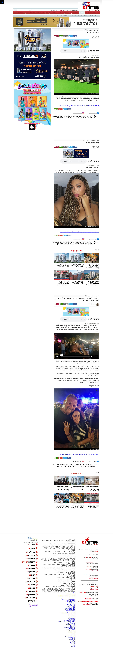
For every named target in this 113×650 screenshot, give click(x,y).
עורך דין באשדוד (71, 615)
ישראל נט (73, 578)
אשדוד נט (96, 21)
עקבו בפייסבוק (93, 96)
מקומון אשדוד (72, 588)
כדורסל (59, 537)
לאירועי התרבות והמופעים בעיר (68, 534)
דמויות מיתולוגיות (62, 557)
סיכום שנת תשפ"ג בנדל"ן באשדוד (51, 543)
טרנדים (60, 563)
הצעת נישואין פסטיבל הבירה (90, 306)
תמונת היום (60, 545)
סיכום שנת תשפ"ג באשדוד (68, 540)
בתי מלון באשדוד (71, 585)
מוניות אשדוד (72, 622)
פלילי (55, 527)
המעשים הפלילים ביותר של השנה (59, 574)
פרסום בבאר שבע (71, 595)
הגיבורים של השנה (71, 541)
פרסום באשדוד (71, 605)
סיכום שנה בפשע (57, 542)
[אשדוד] (89, 11)
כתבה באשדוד (71, 610)
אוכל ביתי (73, 530)
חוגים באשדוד (56, 534)
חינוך (26, 13)
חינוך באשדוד (63, 575)
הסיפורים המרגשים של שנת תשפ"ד (67, 552)
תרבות (76, 13)
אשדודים (80, 15)
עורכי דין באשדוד (62, 565)
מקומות (86, 15)
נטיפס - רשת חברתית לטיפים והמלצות (66, 579)
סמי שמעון (72, 621)
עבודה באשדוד (71, 608)
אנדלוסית (73, 626)
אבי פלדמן (72, 624)
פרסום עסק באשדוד (70, 577)
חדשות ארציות (72, 527)
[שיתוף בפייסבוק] (75, 28)
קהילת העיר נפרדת (66, 549)
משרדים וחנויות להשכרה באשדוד (67, 596)
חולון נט (73, 617)
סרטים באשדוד (71, 575)
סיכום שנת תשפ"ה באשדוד (68, 568)
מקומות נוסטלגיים (71, 557)
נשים (74, 571)
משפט (43, 13)
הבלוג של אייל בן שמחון (70, 555)
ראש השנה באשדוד (65, 573)
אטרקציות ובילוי (66, 563)
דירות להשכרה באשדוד (70, 593)
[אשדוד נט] (88, 529)
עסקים (65, 13)
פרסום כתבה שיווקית (70, 607)
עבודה (73, 629)
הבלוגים (73, 554)
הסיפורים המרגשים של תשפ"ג (58, 541)
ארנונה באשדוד (71, 601)
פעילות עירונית (64, 548)
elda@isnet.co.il (94, 554)
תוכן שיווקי (73, 561)
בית (98, 13)
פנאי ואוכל (57, 571)
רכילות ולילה (88, 21)
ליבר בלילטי (72, 623)
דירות (53, 13)
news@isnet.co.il (93, 561)
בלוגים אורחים (60, 555)
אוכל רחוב (67, 532)
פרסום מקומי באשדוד (70, 583)
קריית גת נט (72, 616)
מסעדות (73, 528)
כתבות (73, 539)
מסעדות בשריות (71, 529)
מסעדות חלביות (62, 529)
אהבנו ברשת (68, 571)
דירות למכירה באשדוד (70, 592)
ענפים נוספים (72, 537)
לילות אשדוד (67, 545)
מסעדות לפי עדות (61, 531)
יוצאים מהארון (63, 15)
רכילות (82, 13)
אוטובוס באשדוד (46, 574)
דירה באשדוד (72, 612)
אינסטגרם (54, 545)
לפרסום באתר (54, 10)
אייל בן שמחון (72, 580)
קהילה (70, 13)
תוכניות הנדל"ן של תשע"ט (53, 573)
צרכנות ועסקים (71, 560)
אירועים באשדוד (71, 598)
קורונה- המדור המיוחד (70, 567)
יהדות (62, 571)
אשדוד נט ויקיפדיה (70, 606)
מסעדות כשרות (52, 531)
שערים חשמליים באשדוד (69, 603)
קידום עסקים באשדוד (70, 584)
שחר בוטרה (94, 38)
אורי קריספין (86, 557)
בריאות (58, 548)
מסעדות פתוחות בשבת (54, 530)
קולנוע (48, 13)
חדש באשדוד (61, 561)
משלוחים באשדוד (71, 589)
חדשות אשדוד (71, 526)
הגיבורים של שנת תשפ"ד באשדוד (67, 551)
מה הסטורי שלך (72, 15)
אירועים (73, 545)
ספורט (87, 13)
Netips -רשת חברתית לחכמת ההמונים (66, 604)
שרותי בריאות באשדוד (70, 597)
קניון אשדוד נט (55, 575)
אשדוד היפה (72, 548)
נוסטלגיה (55, 539)
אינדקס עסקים (50, 571)
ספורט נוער (65, 537)
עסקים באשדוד (47, 575)
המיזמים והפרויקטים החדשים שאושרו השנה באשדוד (63, 569)
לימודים (67, 561)
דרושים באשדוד (71, 599)
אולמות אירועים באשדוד (69, 611)
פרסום (73, 618)
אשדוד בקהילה (71, 547)
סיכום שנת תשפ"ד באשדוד (68, 550)
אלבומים (73, 544)
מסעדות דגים (55, 529)
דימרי (74, 627)
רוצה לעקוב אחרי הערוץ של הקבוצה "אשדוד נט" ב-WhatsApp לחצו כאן (79, 89)
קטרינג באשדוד (71, 620)
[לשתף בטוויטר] (70, 28)
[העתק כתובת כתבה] (65, 28)
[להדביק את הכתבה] (60, 93)
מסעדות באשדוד (71, 591)
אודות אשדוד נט (34, 13)
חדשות (93, 13)
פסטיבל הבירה (72, 625)
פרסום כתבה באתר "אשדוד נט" (68, 582)
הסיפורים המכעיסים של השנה (67, 543)
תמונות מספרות (62, 539)
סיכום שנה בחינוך (66, 542)
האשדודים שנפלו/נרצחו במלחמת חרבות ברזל (65, 553)
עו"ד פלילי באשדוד (71, 613)
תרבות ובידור (71, 533)
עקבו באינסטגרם (77, 96)
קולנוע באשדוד (48, 534)
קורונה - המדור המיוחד (69, 566)
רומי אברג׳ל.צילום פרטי (91, 148)
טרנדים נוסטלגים (52, 557)
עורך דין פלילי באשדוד (70, 614)
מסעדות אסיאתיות (65, 530)
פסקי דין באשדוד (71, 565)
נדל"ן (51, 527)
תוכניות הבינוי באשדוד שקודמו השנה (50, 551)
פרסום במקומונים (71, 587)
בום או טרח (55, 15)
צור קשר (20, 13)
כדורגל (54, 537)
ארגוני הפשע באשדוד (62, 527)
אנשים (91, 15)
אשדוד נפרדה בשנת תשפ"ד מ (51, 552)
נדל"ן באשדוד (72, 576)
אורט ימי (73, 630)
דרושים (59, 13)
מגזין (74, 538)
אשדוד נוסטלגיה (70, 556)
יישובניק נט (72, 586)
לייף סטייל (72, 562)
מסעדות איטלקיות (46, 529)
